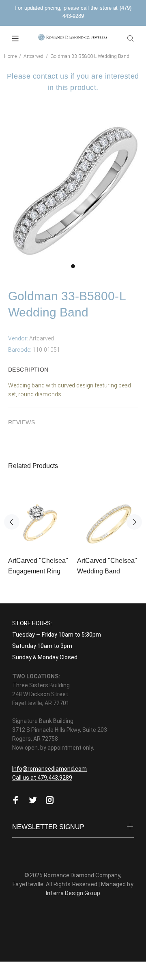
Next (134, 522)
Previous (11, 522)
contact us (50, 76)
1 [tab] (73, 266)
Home (10, 56)
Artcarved (33, 56)
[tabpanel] (73, 190)
